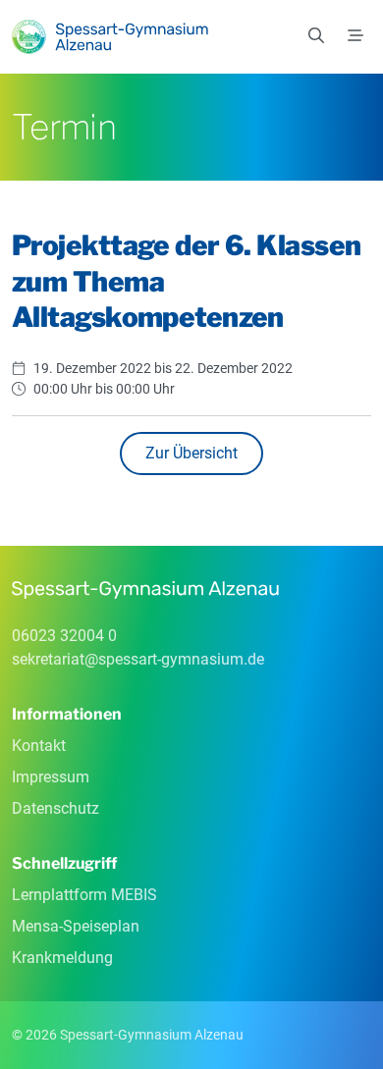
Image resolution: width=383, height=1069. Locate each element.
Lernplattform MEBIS (84, 894)
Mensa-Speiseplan (75, 926)
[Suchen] (316, 36)
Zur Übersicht (191, 453)
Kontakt (39, 745)
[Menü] (355, 36)
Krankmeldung (62, 957)
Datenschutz (55, 808)
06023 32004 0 (64, 635)
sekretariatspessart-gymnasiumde (138, 659)
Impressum (50, 777)
